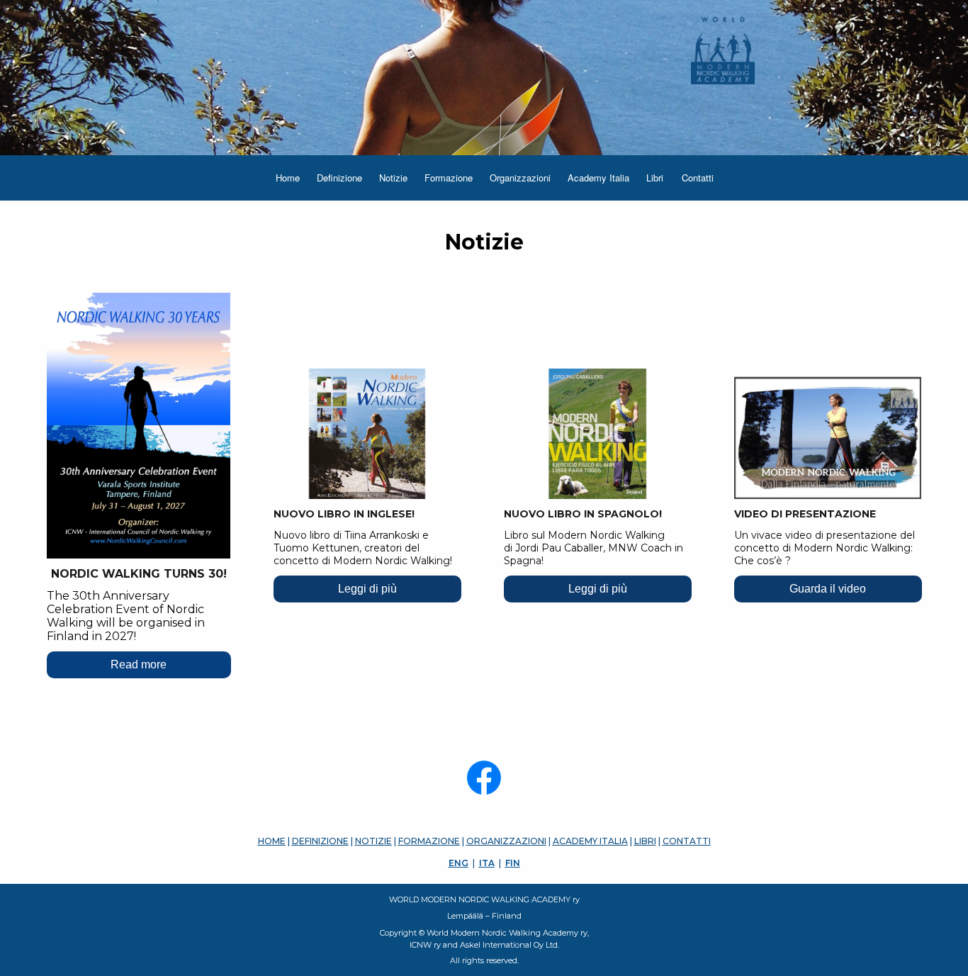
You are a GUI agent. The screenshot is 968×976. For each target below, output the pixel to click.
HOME (272, 841)
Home (288, 177)
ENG (458, 863)
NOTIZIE (373, 841)
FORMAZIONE (429, 841)
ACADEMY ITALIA (590, 841)
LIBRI (645, 841)
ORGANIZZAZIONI (506, 841)
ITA (487, 863)
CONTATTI (687, 841)
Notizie (393, 177)
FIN (512, 863)
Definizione (339, 177)
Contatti (698, 177)
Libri (654, 177)
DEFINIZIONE (320, 841)
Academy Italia (598, 177)
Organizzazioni (520, 177)
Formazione (448, 177)
